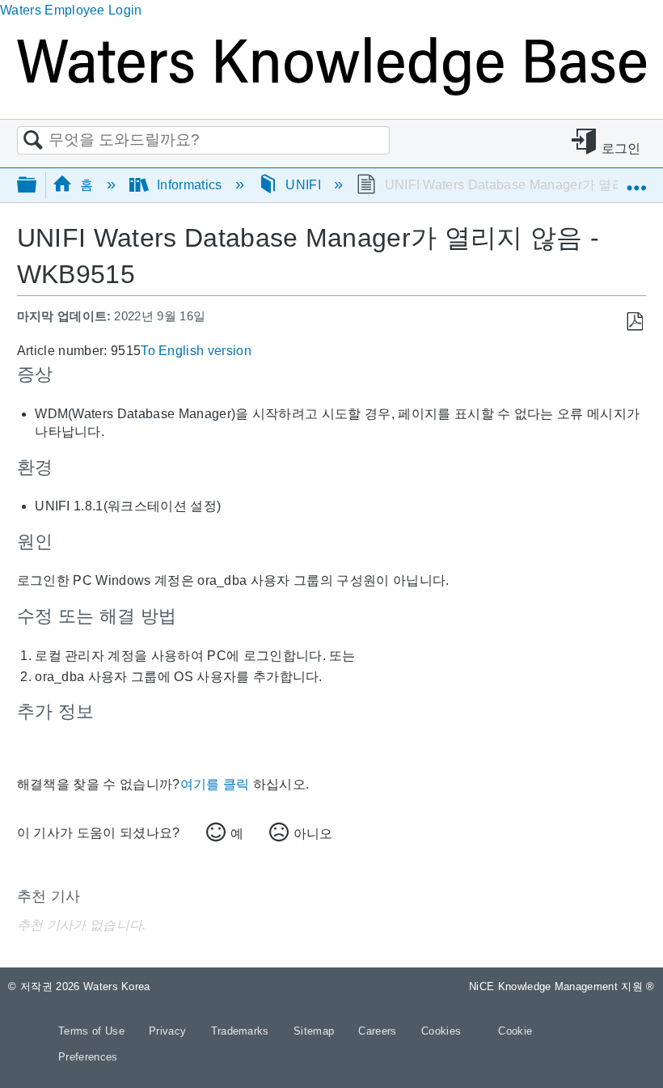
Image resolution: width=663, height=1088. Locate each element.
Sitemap (315, 1031)
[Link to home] (331, 91)
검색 (33, 141)
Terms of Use (93, 1031)
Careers (379, 1031)
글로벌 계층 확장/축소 (37, 186)
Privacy (169, 1031)
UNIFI (303, 185)
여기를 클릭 (215, 784)
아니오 (312, 833)
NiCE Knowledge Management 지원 (562, 986)
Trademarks (242, 1031)
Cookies (441, 1031)
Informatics (190, 185)
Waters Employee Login (71, 10)
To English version (196, 351)
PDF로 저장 (634, 322)
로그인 (621, 148)
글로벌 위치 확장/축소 (636, 179)
